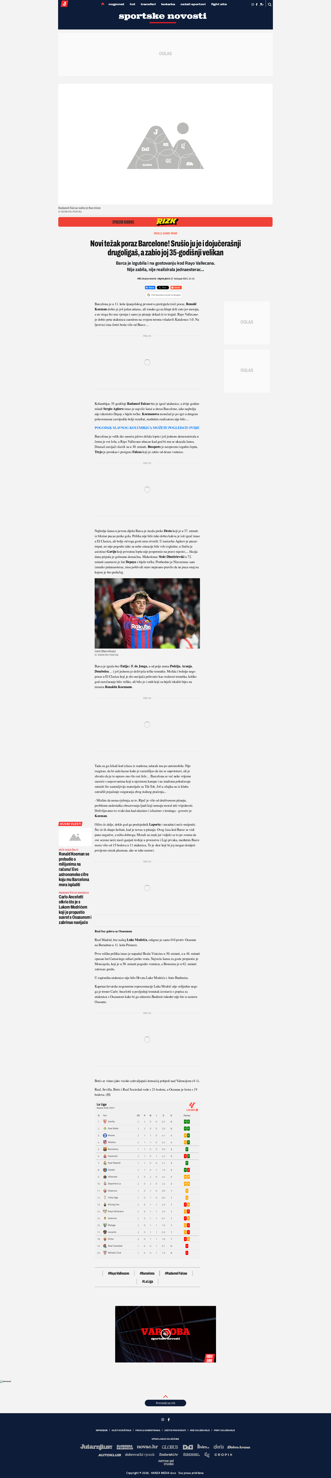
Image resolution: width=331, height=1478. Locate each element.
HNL (132, 4)
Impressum (102, 1430)
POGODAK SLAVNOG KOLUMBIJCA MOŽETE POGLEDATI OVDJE (147, 427)
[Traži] (270, 4)
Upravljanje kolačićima (165, 1439)
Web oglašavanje (200, 1430)
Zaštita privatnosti (175, 1430)
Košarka (168, 4)
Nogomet (116, 4)
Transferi (148, 4)
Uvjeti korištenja (121, 1430)
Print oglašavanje (224, 1430)
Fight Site (219, 4)
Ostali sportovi (193, 4)
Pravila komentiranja (148, 1430)
